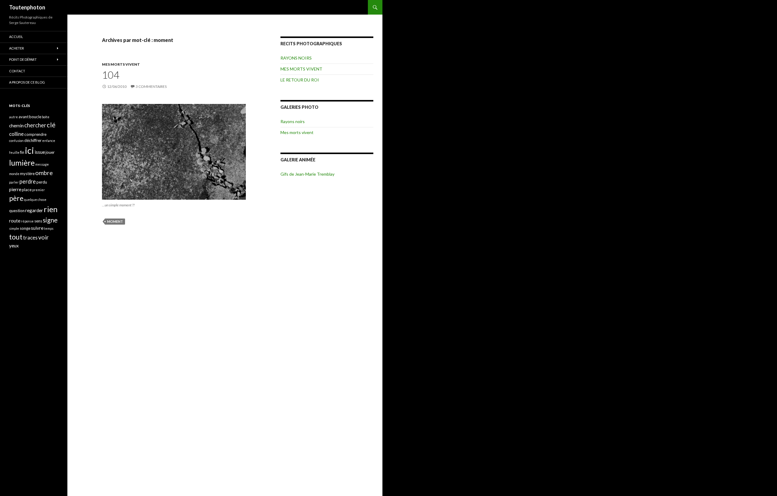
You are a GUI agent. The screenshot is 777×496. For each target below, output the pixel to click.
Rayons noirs (292, 121)
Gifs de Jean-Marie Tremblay (307, 174)
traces (30, 237)
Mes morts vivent (297, 132)
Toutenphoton (27, 7)
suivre (37, 228)
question (17, 210)
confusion (16, 141)
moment (115, 221)
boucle (35, 116)
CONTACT (17, 71)
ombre (44, 172)
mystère (27, 173)
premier (38, 190)
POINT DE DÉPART (23, 59)
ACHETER (16, 48)
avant (24, 116)
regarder (34, 210)
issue (40, 152)
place (27, 189)
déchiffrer (33, 140)
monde (14, 174)
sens (38, 221)
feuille (14, 152)
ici (29, 150)
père (16, 198)
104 (110, 75)
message (42, 164)
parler (14, 182)
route (14, 220)
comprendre (35, 134)
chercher (35, 125)
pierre (15, 189)
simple (14, 228)
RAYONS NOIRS (296, 57)
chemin (16, 125)
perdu (41, 182)
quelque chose (35, 199)
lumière (22, 162)
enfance (48, 141)
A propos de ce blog (27, 82)
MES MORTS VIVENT (121, 64)
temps (48, 228)
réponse (27, 221)
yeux (14, 245)
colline (16, 134)
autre (13, 117)
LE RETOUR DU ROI (299, 79)
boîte (45, 117)
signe (50, 220)
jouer (50, 152)
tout (15, 236)
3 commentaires (151, 86)
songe (25, 228)
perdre (27, 181)
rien (51, 209)
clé (51, 125)
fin (22, 152)
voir (43, 237)
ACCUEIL (16, 37)
